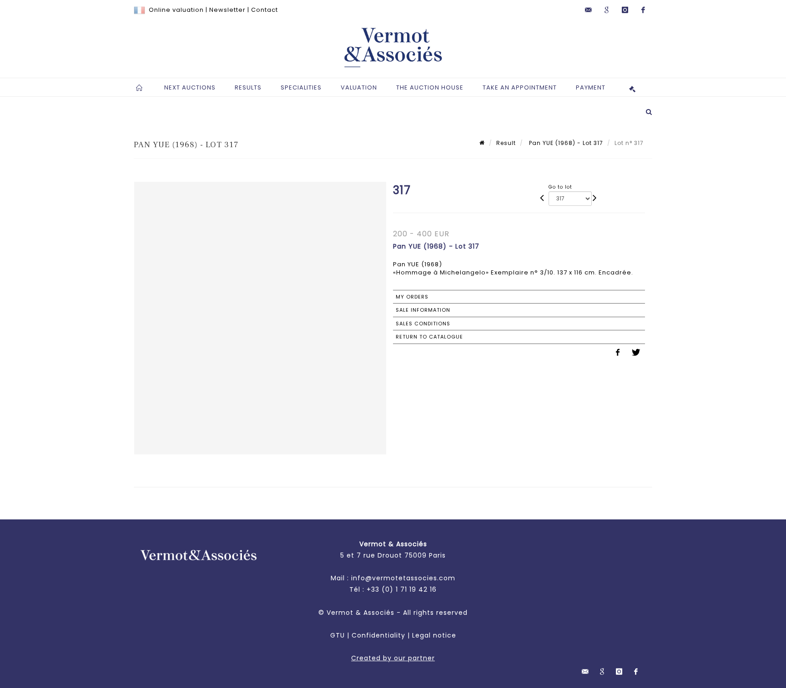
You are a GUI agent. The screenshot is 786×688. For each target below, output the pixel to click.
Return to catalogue (429, 336)
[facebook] (643, 10)
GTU (337, 635)
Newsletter (227, 9)
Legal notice (434, 635)
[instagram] (625, 10)
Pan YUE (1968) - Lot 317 (565, 143)
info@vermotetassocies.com (403, 578)
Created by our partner (393, 658)
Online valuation (176, 9)
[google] (607, 10)
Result (506, 143)
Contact (264, 9)
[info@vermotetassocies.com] (588, 10)
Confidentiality (378, 635)
